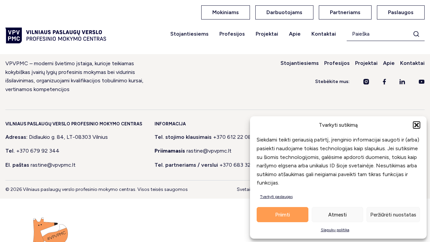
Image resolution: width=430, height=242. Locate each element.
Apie (295, 34)
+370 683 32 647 (240, 165)
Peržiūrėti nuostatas (393, 215)
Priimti (282, 215)
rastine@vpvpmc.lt (53, 165)
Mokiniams (225, 12)
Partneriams (345, 12)
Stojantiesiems (189, 34)
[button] (416, 125)
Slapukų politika (335, 230)
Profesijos (232, 34)
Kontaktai (323, 34)
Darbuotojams (284, 12)
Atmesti (337, 215)
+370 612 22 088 (234, 137)
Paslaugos (401, 12)
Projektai (267, 34)
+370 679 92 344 (37, 151)
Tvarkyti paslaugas (276, 196)
